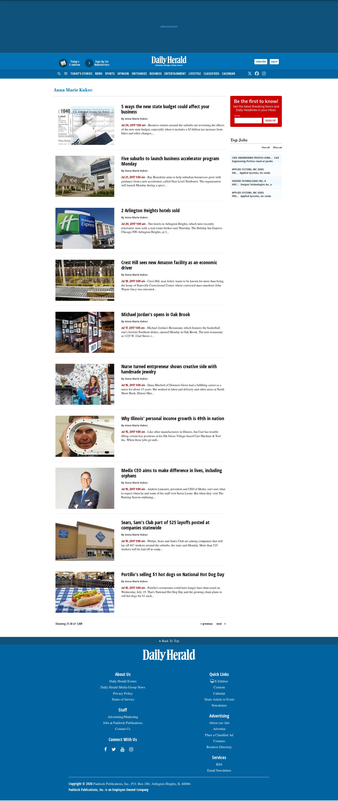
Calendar (228, 73)
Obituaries (139, 73)
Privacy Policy (123, 693)
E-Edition (221, 681)
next (219, 624)
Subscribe (261, 61)
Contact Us (122, 728)
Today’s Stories (81, 73)
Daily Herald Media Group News (123, 687)
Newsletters (219, 705)
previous (208, 624)
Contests (219, 687)
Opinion (123, 73)
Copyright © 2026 (80, 783)
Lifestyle (195, 73)
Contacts (219, 741)
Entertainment (175, 73)
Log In (274, 61)
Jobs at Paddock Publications (122, 722)
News (98, 73)
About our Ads (219, 722)
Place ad (277, 147)
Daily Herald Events (122, 681)
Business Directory (219, 747)
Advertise (219, 728)
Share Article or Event (219, 699)
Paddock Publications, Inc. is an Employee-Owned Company (108, 789)
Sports (110, 73)
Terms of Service (123, 699)
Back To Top (170, 641)
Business (156, 73)
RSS (219, 764)
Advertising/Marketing (123, 716)
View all (266, 147)
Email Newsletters (219, 770)
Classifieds (211, 73)
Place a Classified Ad (219, 735)
